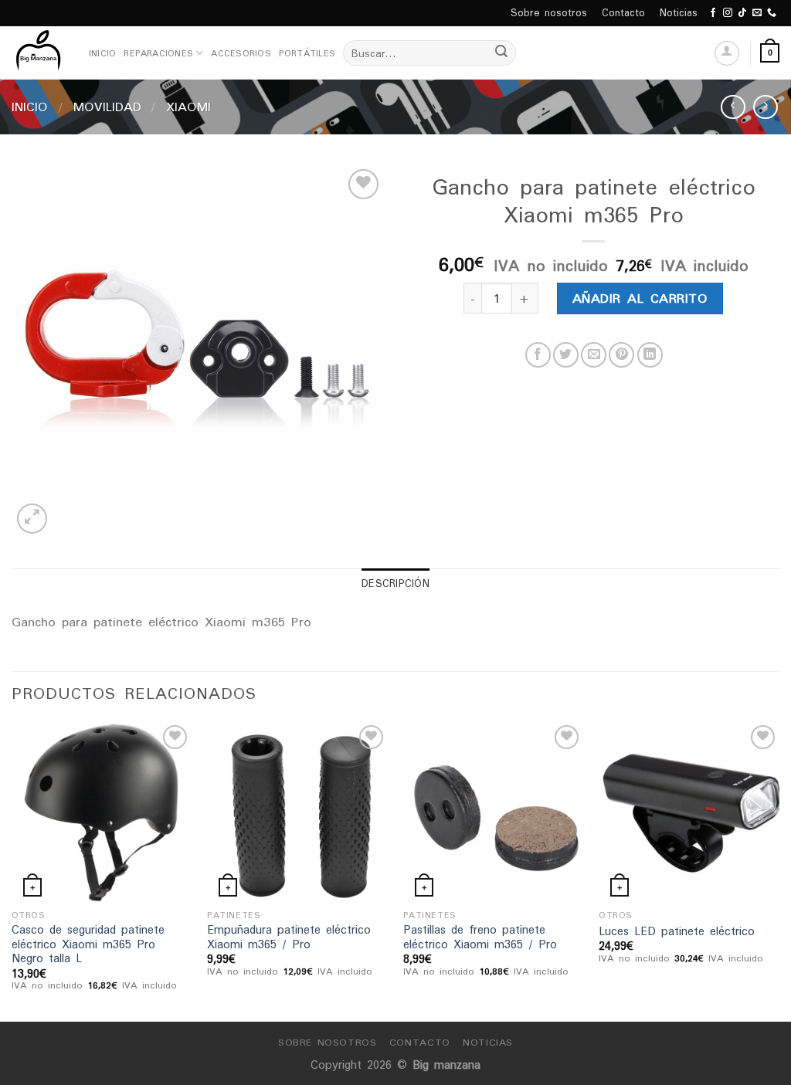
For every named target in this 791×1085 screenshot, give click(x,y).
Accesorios (240, 53)
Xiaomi (188, 106)
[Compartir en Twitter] (566, 355)
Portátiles (307, 53)
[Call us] (771, 13)
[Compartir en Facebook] (538, 355)
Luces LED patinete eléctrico (677, 931)
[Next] (778, 870)
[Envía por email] (593, 355)
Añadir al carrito (640, 298)
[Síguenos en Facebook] (713, 13)
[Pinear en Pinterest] (621, 355)
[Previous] (12, 870)
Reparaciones (158, 53)
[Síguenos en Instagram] (727, 13)
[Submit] (501, 53)
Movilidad (107, 106)
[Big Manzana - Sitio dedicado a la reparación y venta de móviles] (39, 53)
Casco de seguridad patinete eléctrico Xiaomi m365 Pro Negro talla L (88, 944)
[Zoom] (32, 519)
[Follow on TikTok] (742, 13)
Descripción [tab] (395, 583)
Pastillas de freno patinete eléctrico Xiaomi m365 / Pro (480, 937)
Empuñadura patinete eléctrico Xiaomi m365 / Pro (289, 937)
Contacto (623, 12)
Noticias (679, 12)
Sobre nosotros (549, 12)
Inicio (102, 53)
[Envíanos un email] (757, 13)
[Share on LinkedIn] (650, 355)
